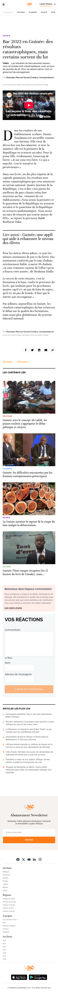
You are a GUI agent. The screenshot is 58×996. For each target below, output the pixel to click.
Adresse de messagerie (18, 674)
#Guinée (8, 361)
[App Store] (19, 977)
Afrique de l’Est (8, 908)
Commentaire (12, 629)
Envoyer (29, 840)
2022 (4, 940)
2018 (4, 953)
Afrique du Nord (9, 899)
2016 (4, 959)
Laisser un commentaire (29, 689)
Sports (5, 890)
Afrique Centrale (9, 905)
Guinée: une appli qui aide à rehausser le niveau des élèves (28, 238)
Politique (21, 12)
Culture (5, 884)
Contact (6, 929)
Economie (33, 12)
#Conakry (22, 361)
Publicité (6, 932)
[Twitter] (23, 859)
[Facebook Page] (18, 859)
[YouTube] (29, 859)
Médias (5, 887)
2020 (4, 947)
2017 (4, 956)
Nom (7, 662)
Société (44, 12)
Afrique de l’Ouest (9, 902)
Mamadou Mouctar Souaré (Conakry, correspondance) (30, 77)
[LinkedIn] (34, 859)
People (54, 12)
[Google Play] (38, 977)
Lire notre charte (13, 608)
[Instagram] (40, 859)
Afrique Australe (9, 911)
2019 (4, 950)
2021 (4, 943)
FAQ (4, 923)
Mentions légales (9, 926)
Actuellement (8, 12)
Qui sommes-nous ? (10, 920)
